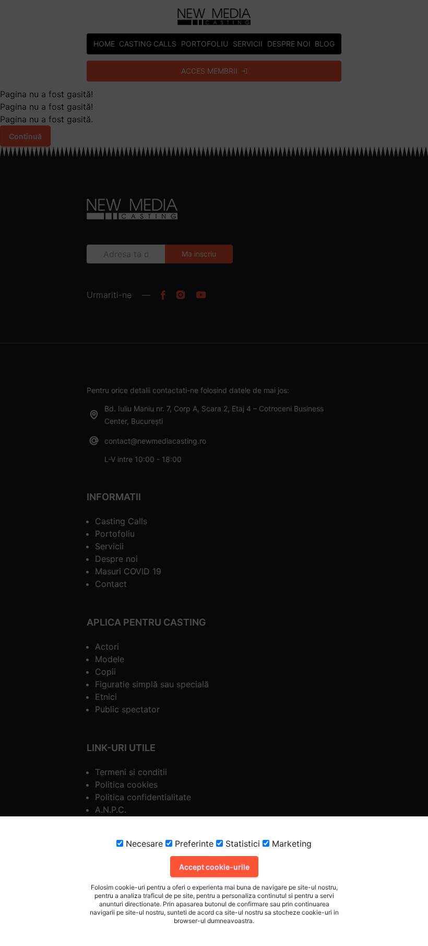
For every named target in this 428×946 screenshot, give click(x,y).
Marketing (290, 843)
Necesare (143, 843)
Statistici (241, 843)
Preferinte (192, 843)
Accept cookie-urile (214, 866)
